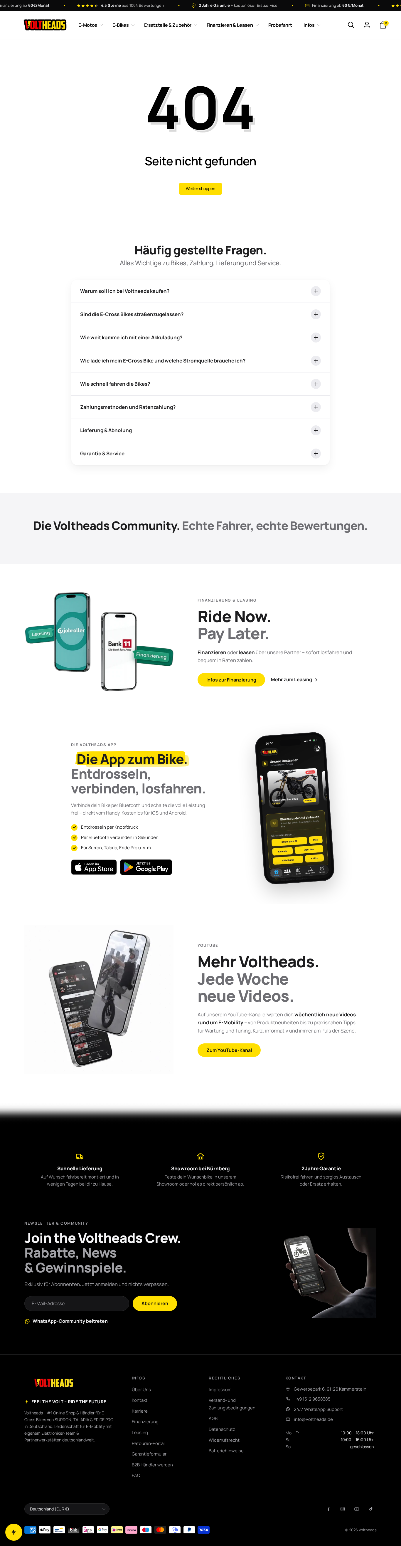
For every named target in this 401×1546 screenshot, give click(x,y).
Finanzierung (145, 1422)
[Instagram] (342, 1509)
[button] (89, 25)
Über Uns (141, 1389)
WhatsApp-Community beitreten (70, 1321)
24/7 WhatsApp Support (318, 1409)
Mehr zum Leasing (291, 679)
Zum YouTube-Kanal (229, 1050)
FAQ (136, 1475)
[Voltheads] (53, 1383)
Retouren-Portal (148, 1443)
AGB (213, 1418)
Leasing (140, 1432)
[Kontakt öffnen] (13, 1532)
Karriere (140, 1411)
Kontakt (139, 1400)
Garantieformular (149, 1454)
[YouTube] (357, 1509)
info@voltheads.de (313, 1419)
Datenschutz (222, 1429)
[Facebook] (328, 1509)
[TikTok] (371, 1509)
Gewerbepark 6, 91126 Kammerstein (330, 1389)
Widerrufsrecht (224, 1440)
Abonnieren (154, 1303)
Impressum (220, 1389)
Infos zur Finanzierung (231, 680)
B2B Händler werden (152, 1465)
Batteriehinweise (226, 1451)
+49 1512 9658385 (312, 1399)
